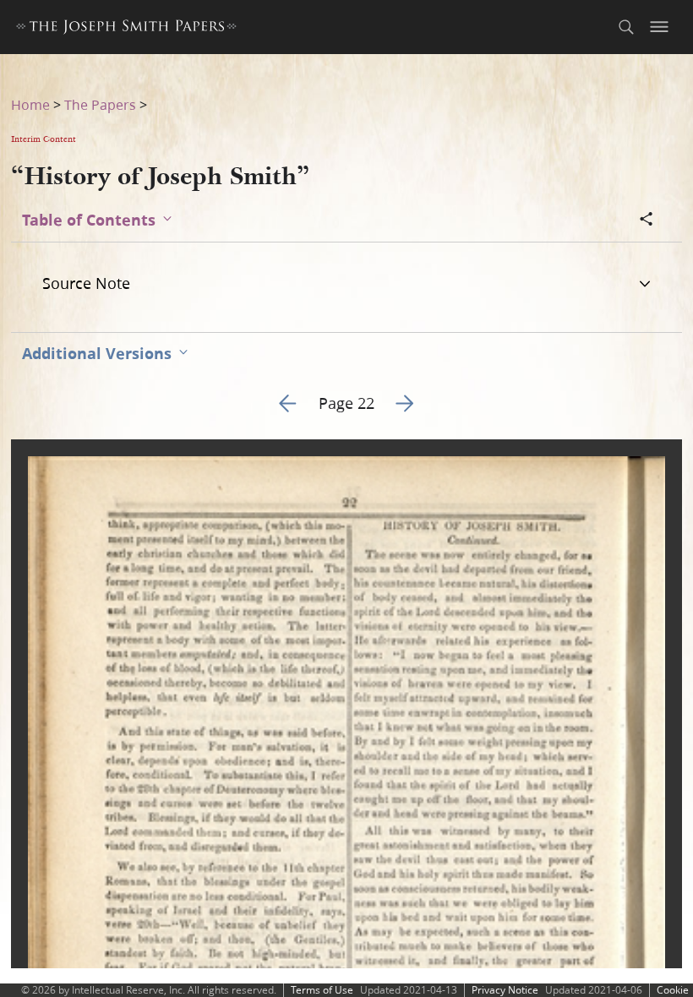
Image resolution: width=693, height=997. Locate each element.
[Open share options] (646, 220)
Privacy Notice (505, 990)
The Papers (100, 104)
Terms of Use (322, 990)
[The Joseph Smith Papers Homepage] (126, 29)
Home (30, 104)
